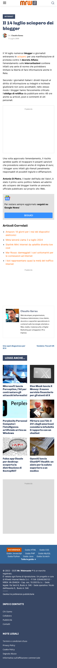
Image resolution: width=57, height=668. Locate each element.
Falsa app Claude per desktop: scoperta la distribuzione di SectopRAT (13, 464)
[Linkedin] (12, 43)
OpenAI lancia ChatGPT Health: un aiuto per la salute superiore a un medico (42, 464)
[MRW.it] (28, 3)
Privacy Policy (9, 645)
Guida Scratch (43, 556)
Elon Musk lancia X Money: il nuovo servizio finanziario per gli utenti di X (41, 391)
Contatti (6, 624)
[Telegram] (24, 43)
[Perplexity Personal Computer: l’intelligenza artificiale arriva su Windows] (15, 409)
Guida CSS (44, 550)
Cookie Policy (9, 649)
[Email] (31, 43)
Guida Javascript (14, 553)
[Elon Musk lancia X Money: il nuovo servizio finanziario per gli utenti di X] (42, 374)
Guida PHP (30, 553)
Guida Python (14, 556)
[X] (5, 43)
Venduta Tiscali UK (45, 346)
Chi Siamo (7, 611)
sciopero (21, 56)
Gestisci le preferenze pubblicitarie (18, 594)
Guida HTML (30, 550)
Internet (8, 16)
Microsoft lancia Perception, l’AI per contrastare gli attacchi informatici (15, 391)
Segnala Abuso (9, 653)
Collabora (7, 615)
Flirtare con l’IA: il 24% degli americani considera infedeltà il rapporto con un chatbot (42, 427)
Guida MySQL (44, 553)
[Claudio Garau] (5, 35)
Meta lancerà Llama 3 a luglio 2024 (24, 239)
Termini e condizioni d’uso (15, 641)
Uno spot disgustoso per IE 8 (14, 347)
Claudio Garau (17, 35)
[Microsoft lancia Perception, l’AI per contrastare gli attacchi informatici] (15, 374)
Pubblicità (7, 620)
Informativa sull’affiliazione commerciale (21, 657)
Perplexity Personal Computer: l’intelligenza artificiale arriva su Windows (15, 427)
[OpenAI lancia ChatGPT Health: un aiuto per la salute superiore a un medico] (42, 446)
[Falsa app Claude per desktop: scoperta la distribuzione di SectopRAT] (15, 446)
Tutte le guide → (28, 559)
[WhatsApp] (18, 43)
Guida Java (28, 556)
